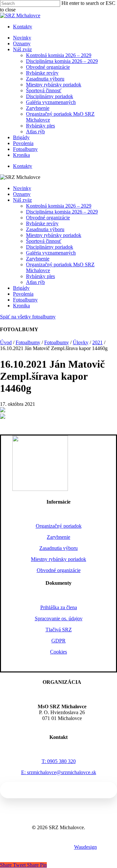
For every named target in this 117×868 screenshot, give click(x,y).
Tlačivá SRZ (59, 629)
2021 (97, 342)
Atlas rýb (35, 282)
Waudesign (85, 847)
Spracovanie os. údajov (59, 618)
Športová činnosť (43, 241)
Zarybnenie (37, 258)
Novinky (22, 188)
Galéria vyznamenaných (51, 253)
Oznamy (22, 194)
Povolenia (23, 294)
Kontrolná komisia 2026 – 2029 (58, 206)
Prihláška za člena (58, 607)
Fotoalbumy (25, 299)
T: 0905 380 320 (59, 761)
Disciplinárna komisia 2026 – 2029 (62, 211)
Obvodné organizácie (48, 217)
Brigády (21, 288)
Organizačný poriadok (59, 526)
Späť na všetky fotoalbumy (28, 316)
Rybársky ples (40, 276)
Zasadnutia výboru (45, 229)
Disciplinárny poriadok (49, 247)
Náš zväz (22, 200)
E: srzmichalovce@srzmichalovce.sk (58, 772)
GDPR (58, 640)
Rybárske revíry (42, 223)
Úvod (6, 342)
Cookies (58, 652)
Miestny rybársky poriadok (53, 235)
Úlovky (80, 342)
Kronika (21, 305)
